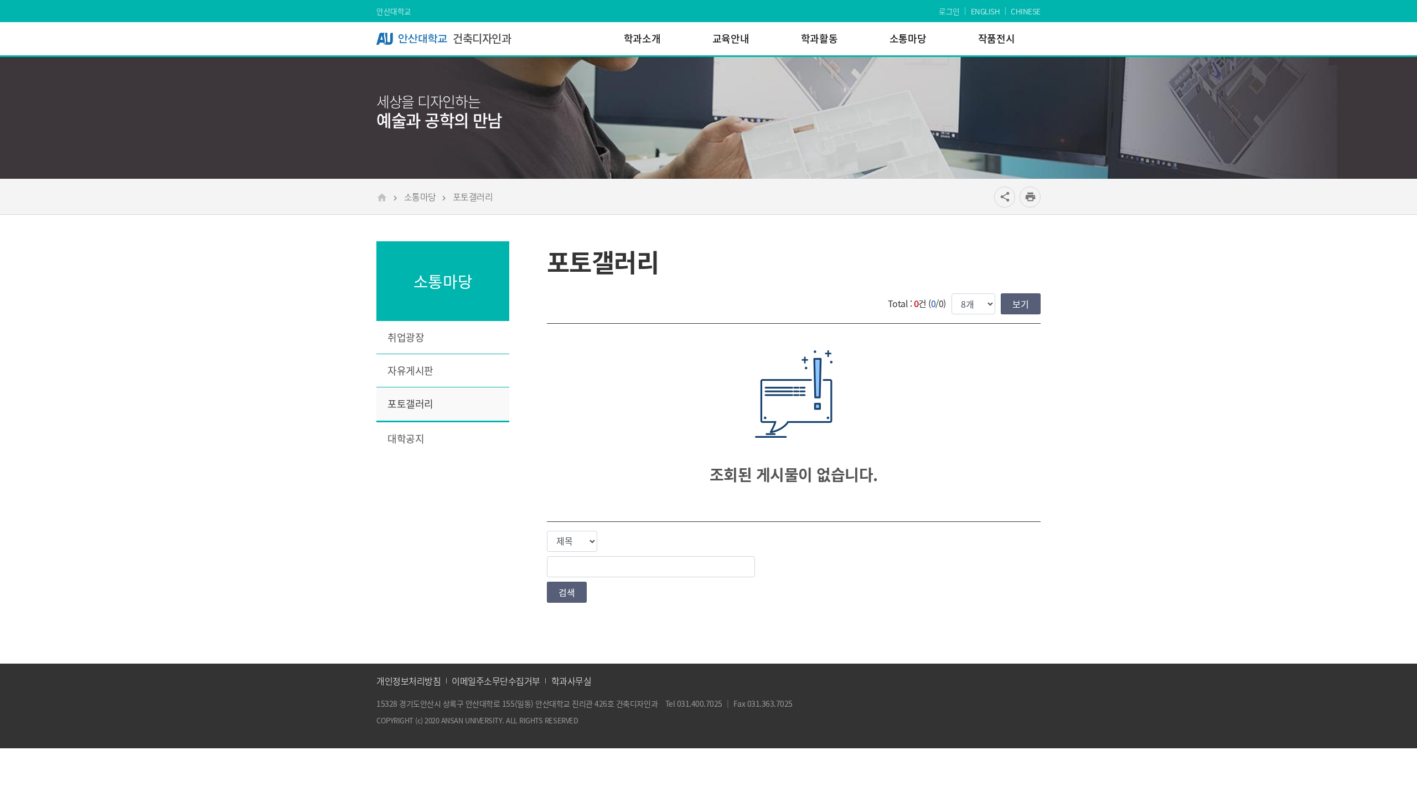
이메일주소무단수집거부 (496, 681)
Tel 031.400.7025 (693, 703)
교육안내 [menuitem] (730, 38)
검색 (566, 592)
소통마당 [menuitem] (907, 38)
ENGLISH (985, 11)
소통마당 (420, 196)
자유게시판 (410, 370)
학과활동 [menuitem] (819, 38)
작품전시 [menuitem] (996, 38)
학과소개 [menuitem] (642, 38)
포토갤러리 (473, 196)
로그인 (949, 11)
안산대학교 (393, 11)
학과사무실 (571, 681)
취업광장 (405, 337)
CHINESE (1026, 11)
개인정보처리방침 (408, 681)
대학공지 (405, 438)
